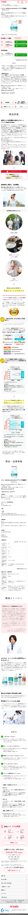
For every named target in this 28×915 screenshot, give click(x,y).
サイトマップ (5, 900)
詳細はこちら (14, 842)
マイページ (3, 893)
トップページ (3, 4)
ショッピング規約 (12, 900)
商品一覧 (8, 4)
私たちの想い (4, 879)
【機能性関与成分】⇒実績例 (7, 92)
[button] (6, 910)
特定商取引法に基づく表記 (11, 902)
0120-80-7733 (14, 852)
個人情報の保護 (21, 900)
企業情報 (20, 902)
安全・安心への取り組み (6, 883)
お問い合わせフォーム (14, 870)
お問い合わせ (4, 897)
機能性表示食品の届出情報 (6, 90)
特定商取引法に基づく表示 (21, 59)
